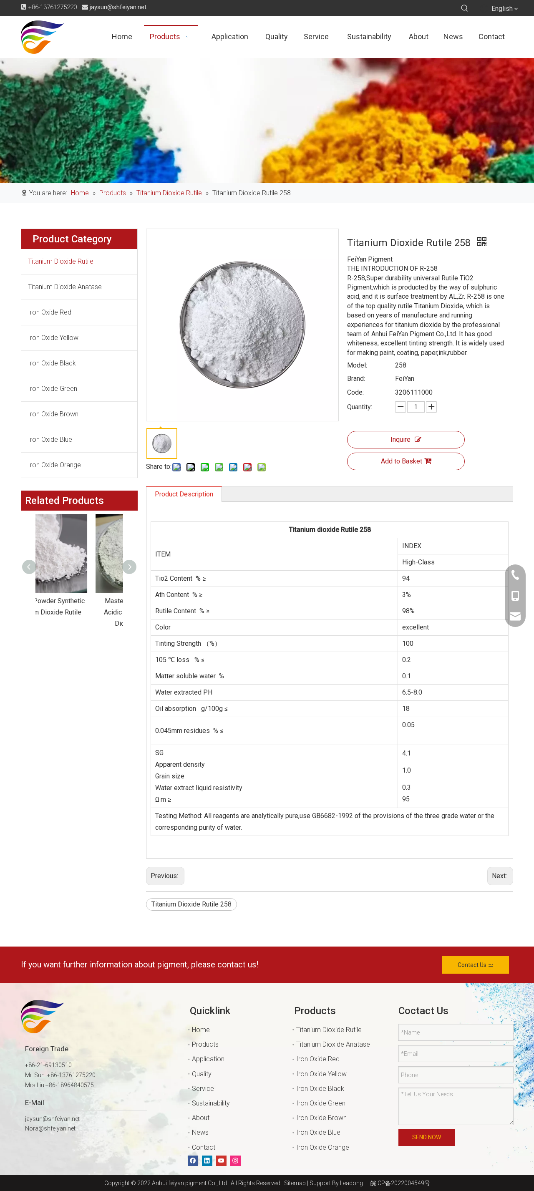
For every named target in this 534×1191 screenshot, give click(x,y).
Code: (355, 392)
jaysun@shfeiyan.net (118, 7)
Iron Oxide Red (49, 312)
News (200, 1132)
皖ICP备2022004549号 (400, 1183)
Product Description (184, 494)
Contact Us (473, 965)
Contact (203, 1147)
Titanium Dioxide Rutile (60, 261)
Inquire (400, 439)
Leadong (351, 1183)
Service (203, 1089)
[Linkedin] (207, 1161)
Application (208, 1059)
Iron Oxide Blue (50, 439)
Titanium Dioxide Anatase (65, 287)
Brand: (356, 379)
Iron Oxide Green (52, 389)
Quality (202, 1074)
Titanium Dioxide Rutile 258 (191, 904)
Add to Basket (401, 461)
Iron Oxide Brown (53, 414)
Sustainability (211, 1103)
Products (205, 1044)
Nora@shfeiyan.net (50, 1128)
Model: (357, 365)
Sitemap (294, 1183)
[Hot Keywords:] (464, 8)
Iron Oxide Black (52, 363)
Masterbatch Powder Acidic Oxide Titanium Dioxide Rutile (79, 612)
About (200, 1118)
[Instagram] (235, 1161)
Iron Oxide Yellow (53, 338)
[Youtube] (221, 1161)
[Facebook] (193, 1161)
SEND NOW (426, 1137)
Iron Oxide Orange (54, 465)
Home (201, 1030)
